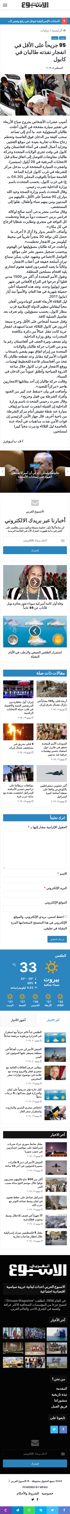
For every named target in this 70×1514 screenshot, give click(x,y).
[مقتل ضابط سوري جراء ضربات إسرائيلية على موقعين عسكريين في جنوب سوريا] (56, 1149)
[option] (35, 471)
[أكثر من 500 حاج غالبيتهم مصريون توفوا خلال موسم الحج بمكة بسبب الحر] (56, 1185)
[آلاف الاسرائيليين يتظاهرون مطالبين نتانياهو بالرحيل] (35, 1333)
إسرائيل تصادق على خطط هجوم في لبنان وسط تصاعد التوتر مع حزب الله (24, 1201)
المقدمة (61, 1388)
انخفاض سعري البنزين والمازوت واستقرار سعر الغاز (24, 1109)
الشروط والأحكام (28, 1493)
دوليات (44, 30)
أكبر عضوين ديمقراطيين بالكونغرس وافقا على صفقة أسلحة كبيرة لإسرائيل (53, 791)
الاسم (62, 873)
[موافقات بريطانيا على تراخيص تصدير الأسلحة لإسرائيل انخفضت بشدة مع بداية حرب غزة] (18, 773)
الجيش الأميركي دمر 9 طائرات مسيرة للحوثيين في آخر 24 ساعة (24, 1164)
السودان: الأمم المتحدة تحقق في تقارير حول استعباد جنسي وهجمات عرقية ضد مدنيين (54, 749)
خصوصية (47, 1493)
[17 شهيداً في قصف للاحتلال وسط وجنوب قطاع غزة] (56, 1221)
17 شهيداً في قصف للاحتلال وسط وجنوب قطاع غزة (24, 1217)
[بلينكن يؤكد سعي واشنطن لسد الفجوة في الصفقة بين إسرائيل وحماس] (13, 1333)
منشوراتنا (60, 1400)
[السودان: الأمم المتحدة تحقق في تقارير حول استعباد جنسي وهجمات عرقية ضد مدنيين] (52, 731)
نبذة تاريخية (59, 1394)
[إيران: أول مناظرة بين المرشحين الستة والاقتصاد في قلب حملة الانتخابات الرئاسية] (18, 689)
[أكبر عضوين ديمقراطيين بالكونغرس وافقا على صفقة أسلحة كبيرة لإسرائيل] (52, 773)
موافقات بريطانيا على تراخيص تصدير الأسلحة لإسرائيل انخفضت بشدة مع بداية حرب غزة (18, 790)
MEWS (44, 1487)
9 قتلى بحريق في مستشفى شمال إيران (21, 746)
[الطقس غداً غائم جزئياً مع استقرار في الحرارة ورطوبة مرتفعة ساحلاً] (55, 1037)
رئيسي (54, 38)
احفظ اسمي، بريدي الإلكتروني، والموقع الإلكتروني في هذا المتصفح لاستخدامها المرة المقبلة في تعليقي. (39, 922)
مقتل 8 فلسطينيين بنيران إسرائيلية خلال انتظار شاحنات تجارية (23, 1234)
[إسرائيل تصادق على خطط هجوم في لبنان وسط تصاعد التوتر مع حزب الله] (56, 1203)
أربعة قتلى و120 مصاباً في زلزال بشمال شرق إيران (52, 703)
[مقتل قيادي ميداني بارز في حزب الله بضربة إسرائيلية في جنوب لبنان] (57, 1362)
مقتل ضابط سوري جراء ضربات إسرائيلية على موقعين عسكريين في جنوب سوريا (24, 1147)
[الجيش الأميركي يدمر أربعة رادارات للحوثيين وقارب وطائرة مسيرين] (57, 1334)
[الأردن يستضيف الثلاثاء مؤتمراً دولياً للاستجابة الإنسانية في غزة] (13, 1362)
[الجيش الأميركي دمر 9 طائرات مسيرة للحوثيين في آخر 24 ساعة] (56, 1167)
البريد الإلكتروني (55, 888)
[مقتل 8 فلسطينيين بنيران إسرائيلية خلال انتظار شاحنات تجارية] (56, 1238)
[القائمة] (5, 5)
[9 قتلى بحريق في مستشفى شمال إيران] (18, 731)
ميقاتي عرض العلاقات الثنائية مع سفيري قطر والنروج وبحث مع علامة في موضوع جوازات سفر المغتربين (24, 1073)
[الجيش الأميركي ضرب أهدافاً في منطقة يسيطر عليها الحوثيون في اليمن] (55, 1054)
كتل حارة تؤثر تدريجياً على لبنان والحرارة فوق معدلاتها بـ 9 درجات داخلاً (23, 1093)
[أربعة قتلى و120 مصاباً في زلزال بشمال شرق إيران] (52, 688)
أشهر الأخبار (18, 1020)
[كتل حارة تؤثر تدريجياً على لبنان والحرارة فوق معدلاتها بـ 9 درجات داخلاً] (55, 1095)
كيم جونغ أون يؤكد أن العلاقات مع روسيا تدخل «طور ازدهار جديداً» (35, 475)
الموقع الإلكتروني (56, 902)
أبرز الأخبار (35, 466)
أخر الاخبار (53, 1020)
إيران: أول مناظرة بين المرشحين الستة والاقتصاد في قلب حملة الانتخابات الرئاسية (18, 707)
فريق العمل (59, 1406)
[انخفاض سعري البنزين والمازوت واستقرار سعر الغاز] (55, 1113)
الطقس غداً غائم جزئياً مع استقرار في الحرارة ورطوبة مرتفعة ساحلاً (23, 1034)
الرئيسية (57, 30)
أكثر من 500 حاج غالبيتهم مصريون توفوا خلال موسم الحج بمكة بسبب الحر (23, 1183)
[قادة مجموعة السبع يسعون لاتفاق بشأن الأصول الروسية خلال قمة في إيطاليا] (35, 1348)
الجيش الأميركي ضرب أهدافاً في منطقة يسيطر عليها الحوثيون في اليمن (23, 1053)
